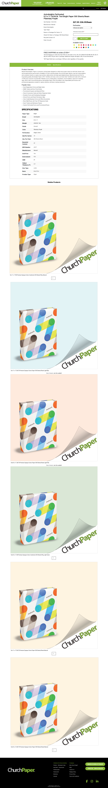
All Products (103, 8)
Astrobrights (37, 117)
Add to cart (84, 38)
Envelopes (78, 3)
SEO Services (58, 786)
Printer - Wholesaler (95, 768)
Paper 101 (59, 3)
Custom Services (71, 3)
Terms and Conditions (74, 776)
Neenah (36, 150)
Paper (64, 3)
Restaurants (56, 771)
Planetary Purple (38, 129)
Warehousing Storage (95, 764)
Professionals (56, 769)
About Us (93, 3)
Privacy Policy (72, 774)
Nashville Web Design (53, 786)
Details (49, 65)
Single (35, 132)
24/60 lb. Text (37, 123)
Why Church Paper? (73, 765)
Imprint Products (86, 3)
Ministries (55, 774)
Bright (35, 113)
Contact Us (71, 769)
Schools (55, 776)
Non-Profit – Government (58, 767)
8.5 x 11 (36, 120)
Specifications (57, 65)
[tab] (49, 65)
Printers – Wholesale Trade (59, 765)
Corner (39, 132)
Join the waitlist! (57, 373)
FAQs (70, 767)
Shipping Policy (72, 771)
